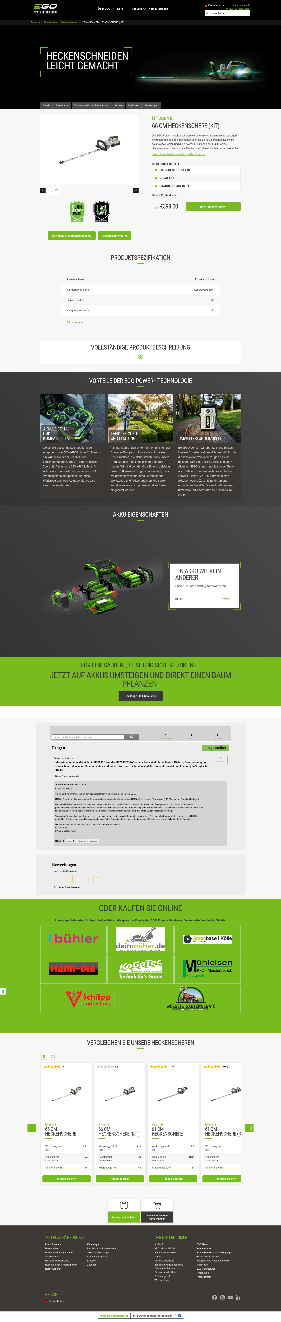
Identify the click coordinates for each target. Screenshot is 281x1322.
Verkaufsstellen (158, 9)
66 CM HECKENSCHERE (60, 1132)
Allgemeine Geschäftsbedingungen (214, 1252)
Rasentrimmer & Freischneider (61, 1264)
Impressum (202, 1264)
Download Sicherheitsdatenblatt (71, 235)
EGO (46, 9)
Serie (120, 9)
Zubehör (91, 1264)
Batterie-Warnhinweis (165, 1252)
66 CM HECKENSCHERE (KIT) (119, 1132)
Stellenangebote (162, 1276)
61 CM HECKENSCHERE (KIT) (225, 1132)
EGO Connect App (205, 1268)
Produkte (136, 9)
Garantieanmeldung (114, 235)
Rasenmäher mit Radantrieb (59, 1252)
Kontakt (158, 1256)
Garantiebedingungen (207, 1256)
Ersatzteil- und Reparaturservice (213, 1260)
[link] (60, 729)
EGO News (202, 1244)
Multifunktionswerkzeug (57, 1260)
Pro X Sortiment (53, 1244)
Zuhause (35, 22)
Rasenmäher (52, 1248)
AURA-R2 (159, 1244)
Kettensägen (93, 1244)
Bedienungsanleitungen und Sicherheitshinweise (168, 1266)
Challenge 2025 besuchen (141, 696)
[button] (220, 760)
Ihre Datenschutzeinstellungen (153, 1315)
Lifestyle (91, 1260)
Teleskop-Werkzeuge (98, 1252)
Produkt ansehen (66, 1178)
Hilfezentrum (202, 1272)
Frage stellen (216, 748)
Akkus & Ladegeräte (97, 1256)
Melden (93, 841)
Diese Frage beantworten (67, 776)
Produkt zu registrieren (238, 8)
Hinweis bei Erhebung (114, 1315)
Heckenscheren (53, 1268)
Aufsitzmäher (52, 1256)
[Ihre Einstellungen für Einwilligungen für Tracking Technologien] (3, 991)
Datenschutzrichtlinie (165, 1272)
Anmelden (238, 5)
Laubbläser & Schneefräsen (101, 1248)
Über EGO (104, 9)
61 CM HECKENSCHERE (167, 1132)
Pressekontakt (203, 1276)
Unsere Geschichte (164, 1260)
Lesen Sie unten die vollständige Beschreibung (179, 154)
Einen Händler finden (213, 206)
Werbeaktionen (162, 1280)
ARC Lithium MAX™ (164, 1248)
